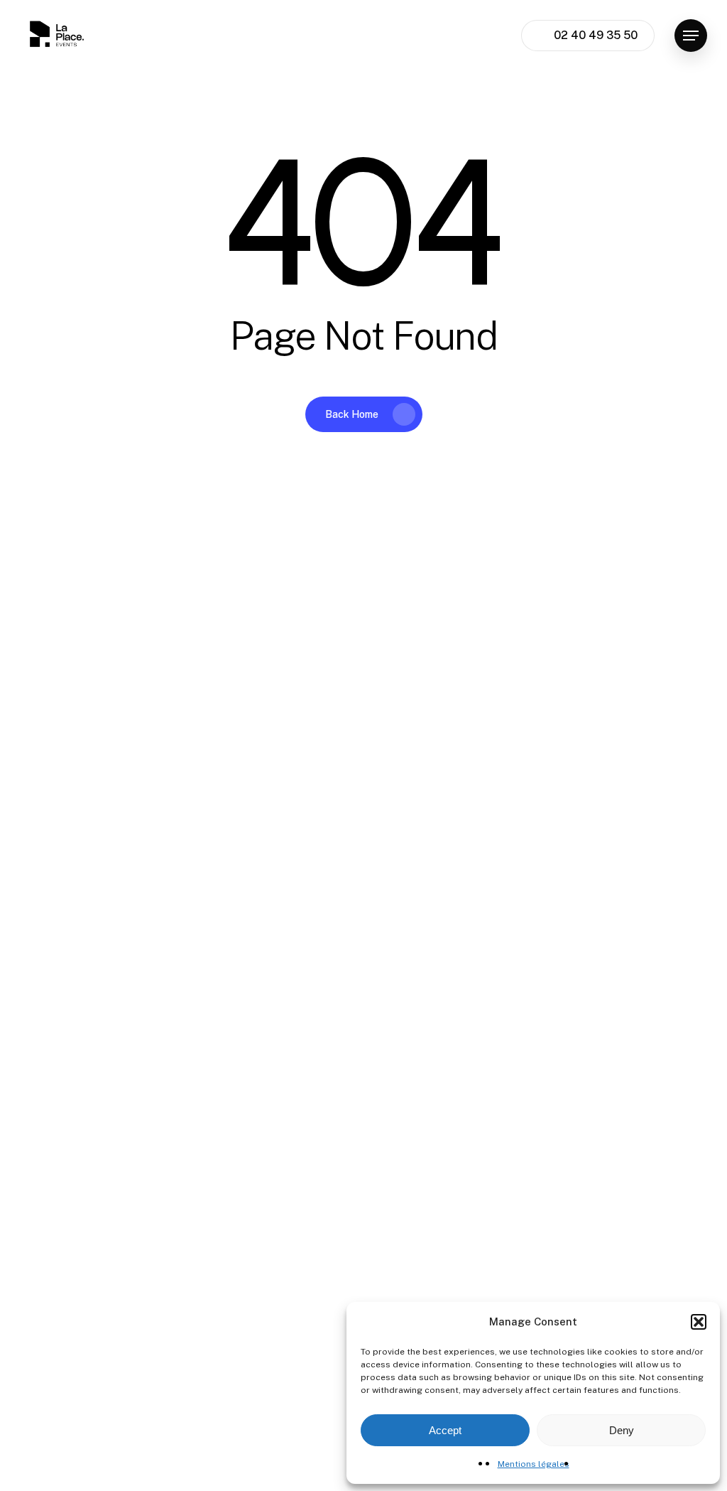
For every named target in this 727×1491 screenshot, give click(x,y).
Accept (445, 1430)
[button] (699, 1322)
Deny (621, 1430)
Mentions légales (533, 1464)
